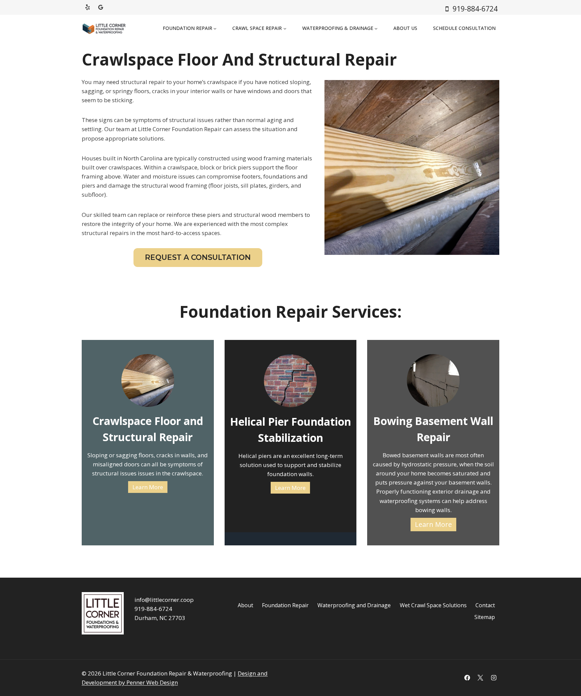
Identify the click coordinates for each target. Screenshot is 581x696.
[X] (480, 678)
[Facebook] (467, 678)
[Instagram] (493, 678)
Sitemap (484, 617)
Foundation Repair (285, 605)
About (245, 605)
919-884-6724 (153, 609)
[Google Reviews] (100, 7)
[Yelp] (87, 7)
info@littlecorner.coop (164, 600)
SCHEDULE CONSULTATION (464, 28)
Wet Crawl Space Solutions (433, 605)
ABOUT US (405, 28)
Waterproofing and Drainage (354, 605)
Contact (485, 605)
